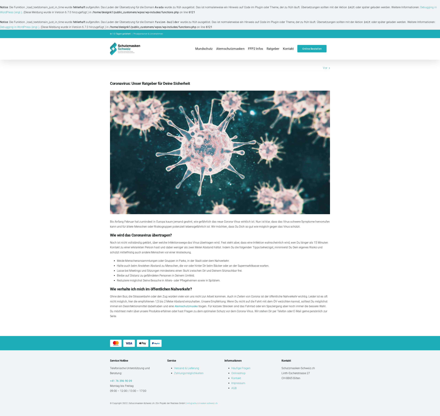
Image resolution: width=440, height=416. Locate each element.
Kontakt (236, 378)
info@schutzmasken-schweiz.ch (202, 403)
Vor (325, 68)
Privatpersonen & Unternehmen (148, 34)
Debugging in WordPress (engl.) (19, 27)
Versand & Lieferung (186, 368)
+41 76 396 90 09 (121, 381)
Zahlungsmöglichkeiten (189, 373)
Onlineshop (238, 373)
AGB (234, 388)
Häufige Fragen (240, 368)
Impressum (238, 383)
